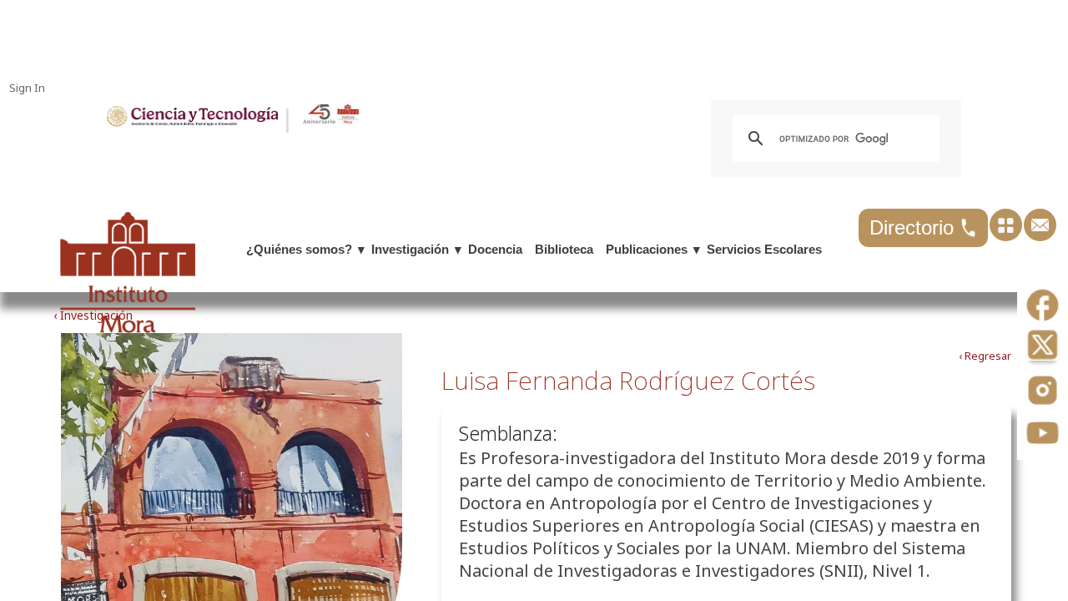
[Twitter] (1042, 349)
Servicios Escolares (764, 249)
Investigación (410, 249)
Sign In (27, 87)
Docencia (495, 249)
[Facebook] (1042, 306)
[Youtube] (1042, 434)
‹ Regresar (985, 355)
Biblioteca (564, 249)
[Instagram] (1042, 392)
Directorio (914, 227)
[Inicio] (192, 122)
